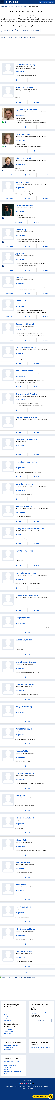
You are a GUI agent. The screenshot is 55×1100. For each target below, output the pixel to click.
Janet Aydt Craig (22, 862)
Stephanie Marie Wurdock (27, 417)
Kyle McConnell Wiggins (26, 394)
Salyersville (7, 1012)
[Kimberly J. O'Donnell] (8, 328)
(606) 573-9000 (20, 824)
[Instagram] (26, 1083)
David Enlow (20, 884)
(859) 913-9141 (20, 535)
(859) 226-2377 (20, 868)
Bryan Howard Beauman (26, 662)
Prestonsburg (7, 1010)
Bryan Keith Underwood (26, 109)
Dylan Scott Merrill (23, 506)
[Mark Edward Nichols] (8, 375)
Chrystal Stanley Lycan (25, 573)
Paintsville (6, 1014)
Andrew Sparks (22, 182)
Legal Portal (18, 1086)
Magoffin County (8, 1031)
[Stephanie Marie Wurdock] (8, 422)
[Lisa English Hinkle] (8, 956)
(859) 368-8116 (20, 376)
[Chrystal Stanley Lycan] (8, 577)
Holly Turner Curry (23, 706)
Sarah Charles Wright (25, 773)
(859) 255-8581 (20, 211)
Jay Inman (19, 253)
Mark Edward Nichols (24, 370)
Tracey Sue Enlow (23, 907)
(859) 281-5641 (20, 140)
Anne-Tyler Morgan (24, 484)
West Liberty (7, 1020)
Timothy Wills (21, 751)
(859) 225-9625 (20, 623)
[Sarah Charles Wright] (8, 778)
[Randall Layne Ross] (8, 644)
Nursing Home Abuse (9, 1049)
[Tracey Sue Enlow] (8, 911)
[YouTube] (22, 1083)
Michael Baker (21, 840)
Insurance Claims (8, 1047)
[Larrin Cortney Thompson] (8, 600)
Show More (41, 1020)
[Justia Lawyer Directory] (12, 2)
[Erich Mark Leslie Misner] (8, 444)
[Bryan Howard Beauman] (8, 666)
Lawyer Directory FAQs (10, 1065)
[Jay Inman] (8, 258)
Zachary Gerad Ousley (25, 64)
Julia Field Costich (23, 158)
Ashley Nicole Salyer (24, 87)
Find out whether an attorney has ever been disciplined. (40, 1048)
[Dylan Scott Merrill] (8, 511)
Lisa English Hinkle (24, 951)
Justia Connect (9, 1086)
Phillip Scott (20, 795)
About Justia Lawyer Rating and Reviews (12, 1072)
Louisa (5, 1018)
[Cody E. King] (8, 234)
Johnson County (8, 1029)
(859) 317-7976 (20, 235)
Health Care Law (18, 6)
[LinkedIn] (20, 1083)
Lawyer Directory (9, 6)
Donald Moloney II (23, 729)
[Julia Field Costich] (8, 162)
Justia (2, 6)
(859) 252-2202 (20, 757)
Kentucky (25, 6)
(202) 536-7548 (20, 512)
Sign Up (51, 2)
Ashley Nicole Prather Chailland (29, 528)
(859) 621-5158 (20, 579)
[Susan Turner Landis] (8, 822)
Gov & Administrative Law (11, 1045)
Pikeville (6, 1016)
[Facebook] (24, 1083)
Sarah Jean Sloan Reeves (26, 462)
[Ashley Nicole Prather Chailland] (8, 533)
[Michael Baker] (8, 844)
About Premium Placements (11, 1069)
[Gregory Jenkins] (8, 622)
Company (24, 1086)
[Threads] (28, 1083)
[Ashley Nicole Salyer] (8, 91)
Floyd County (7, 1033)
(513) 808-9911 (20, 283)
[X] (33, 1083)
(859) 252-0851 (20, 890)
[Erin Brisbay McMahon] (8, 933)
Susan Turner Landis (24, 818)
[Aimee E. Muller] (8, 305)
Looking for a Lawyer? (40, 1096)
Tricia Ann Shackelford (25, 347)
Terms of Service (35, 1086)
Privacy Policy (44, 1086)
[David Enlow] (8, 889)
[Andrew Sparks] (8, 186)
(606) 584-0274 (20, 115)
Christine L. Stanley (24, 205)
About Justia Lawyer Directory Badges (12, 1062)
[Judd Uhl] (8, 282)
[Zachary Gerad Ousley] (8, 69)
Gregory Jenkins (22, 617)
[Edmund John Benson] (8, 689)
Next (27, 972)
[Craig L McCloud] (8, 138)
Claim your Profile (8, 1067)
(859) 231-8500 (20, 330)
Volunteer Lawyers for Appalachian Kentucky (41, 1012)
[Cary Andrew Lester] (8, 555)
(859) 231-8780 (20, 957)
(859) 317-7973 (20, 259)
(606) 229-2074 (20, 72)
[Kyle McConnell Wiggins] (8, 398)
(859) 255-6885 (20, 846)
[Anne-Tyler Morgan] (8, 488)
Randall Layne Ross (24, 640)
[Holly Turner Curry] (8, 711)
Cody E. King (20, 229)
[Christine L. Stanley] (8, 210)
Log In (45, 2)
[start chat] (50, 1096)
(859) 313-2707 (20, 353)
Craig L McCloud (22, 134)
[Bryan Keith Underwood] (8, 114)
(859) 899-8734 (20, 188)
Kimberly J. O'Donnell (24, 324)
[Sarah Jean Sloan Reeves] (8, 466)
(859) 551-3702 (20, 490)
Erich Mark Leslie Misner (26, 439)
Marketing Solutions (27, 1088)
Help (29, 1086)
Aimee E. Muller (22, 300)
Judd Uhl (19, 277)
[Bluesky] (31, 1083)
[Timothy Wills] (8, 755)
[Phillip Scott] (8, 800)
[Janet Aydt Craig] (8, 866)
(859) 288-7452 (20, 935)
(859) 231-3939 (20, 468)
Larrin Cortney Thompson (26, 595)
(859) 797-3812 (20, 446)
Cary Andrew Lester (24, 551)
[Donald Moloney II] (8, 733)
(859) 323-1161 (20, 400)
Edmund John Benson (25, 684)
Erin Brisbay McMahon (25, 929)
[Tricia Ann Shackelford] (8, 352)
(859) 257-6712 (20, 164)
